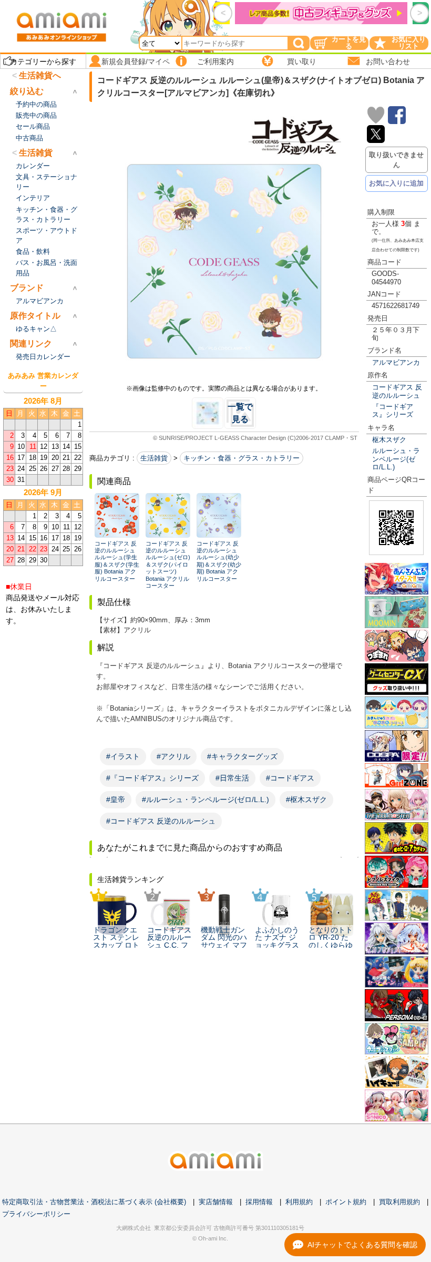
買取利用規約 (399, 1202)
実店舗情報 (216, 1202)
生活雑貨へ (40, 75)
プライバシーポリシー (36, 1214)
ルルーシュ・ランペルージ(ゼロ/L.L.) (396, 459)
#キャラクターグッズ (242, 756)
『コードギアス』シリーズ (392, 410)
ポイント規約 (345, 1202)
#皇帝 (115, 799)
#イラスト (123, 756)
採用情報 (259, 1202)
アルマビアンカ (396, 362)
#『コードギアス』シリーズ (152, 778)
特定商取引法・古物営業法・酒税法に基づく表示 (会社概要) (94, 1202)
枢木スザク (389, 440)
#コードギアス (290, 778)
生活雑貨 (154, 458)
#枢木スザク (306, 799)
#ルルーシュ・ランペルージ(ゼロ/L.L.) (205, 799)
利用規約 (299, 1202)
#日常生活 (232, 778)
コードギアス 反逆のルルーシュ (397, 391)
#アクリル (173, 756)
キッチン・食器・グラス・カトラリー (241, 458)
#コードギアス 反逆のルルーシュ (161, 821)
